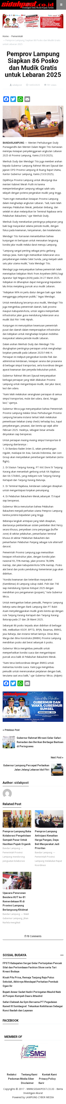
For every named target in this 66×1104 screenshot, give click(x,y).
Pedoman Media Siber (21, 1078)
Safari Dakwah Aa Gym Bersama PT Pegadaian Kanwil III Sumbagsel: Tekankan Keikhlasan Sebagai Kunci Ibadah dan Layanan (33, 1006)
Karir (41, 1083)
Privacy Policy (47, 1078)
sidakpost (17, 85)
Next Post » (57, 757)
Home (6, 36)
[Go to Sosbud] (61, 955)
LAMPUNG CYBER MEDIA (40, 1097)
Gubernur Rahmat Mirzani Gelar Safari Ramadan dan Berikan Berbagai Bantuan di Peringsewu (40, 742)
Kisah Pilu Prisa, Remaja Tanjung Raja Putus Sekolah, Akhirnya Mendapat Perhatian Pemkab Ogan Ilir (30, 981)
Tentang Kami (29, 1074)
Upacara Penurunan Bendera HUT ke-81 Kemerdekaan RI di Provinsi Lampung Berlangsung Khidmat (15, 901)
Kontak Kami (49, 1074)
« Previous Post (11, 730)
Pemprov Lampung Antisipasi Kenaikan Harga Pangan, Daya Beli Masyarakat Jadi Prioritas (47, 840)
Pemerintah (17, 36)
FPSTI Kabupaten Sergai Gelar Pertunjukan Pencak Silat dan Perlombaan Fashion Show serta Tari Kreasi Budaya (32, 967)
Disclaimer (27, 1083)
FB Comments (33, 936)
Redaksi (11, 1074)
